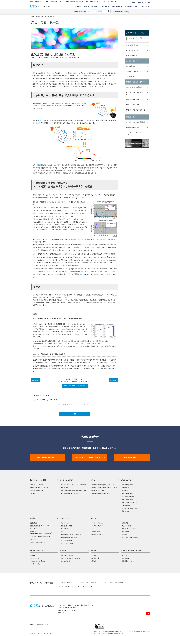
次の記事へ (113, 380)
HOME (32, 16)
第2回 (39, 165)
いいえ (43, 399)
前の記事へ (35, 380)
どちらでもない (53, 399)
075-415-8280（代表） (70, 608)
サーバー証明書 (133, 631)
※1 (85, 245)
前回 (33, 73)
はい (36, 399)
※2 (82, 274)
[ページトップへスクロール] (175, 578)
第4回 (39, 120)
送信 (74, 414)
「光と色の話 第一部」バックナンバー (74, 386)
